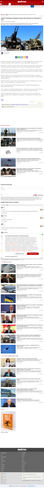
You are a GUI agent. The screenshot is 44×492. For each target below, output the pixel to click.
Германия (11, 6)
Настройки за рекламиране (16, 249)
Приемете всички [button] (33, 253)
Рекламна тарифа (4, 479)
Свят (10, 4)
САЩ (1, 6)
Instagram (17, 104)
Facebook (13, 104)
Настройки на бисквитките (16, 250)
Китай (39, 6)
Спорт (38, 4)
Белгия (36, 6)
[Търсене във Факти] (42, 1)
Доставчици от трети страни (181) (11, 244)
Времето (2, 468)
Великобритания (6, 6)
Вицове (2, 470)
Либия (7, 14)
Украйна (32, 6)
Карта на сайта (3, 476)
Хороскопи (24, 462)
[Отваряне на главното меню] (1, 1)
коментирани (11, 355)
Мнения (12, 4)
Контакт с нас (3, 481)
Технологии (32, 4)
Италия (15, 6)
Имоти (25, 4)
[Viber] (27, 57)
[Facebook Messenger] (21, 57)
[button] (11, 256)
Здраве (23, 466)
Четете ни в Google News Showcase (31, 474)
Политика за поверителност (27, 250)
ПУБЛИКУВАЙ (40, 195)
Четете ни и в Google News (9, 106)
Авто (28, 4)
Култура (23, 464)
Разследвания (17, 4)
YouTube (21, 104)
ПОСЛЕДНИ (3, 205)
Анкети (23, 468)
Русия (18, 6)
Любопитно (3, 464)
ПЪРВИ (7, 205)
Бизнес (22, 4)
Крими (35, 4)
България (6, 4)
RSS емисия (4, 473)
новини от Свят (7, 261)
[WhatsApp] (19, 57)
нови (17, 355)
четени (6, 355)
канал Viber (25, 104)
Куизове (23, 470)
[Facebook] (16, 57)
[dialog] (22, 246)
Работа (2, 478)
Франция (21, 6)
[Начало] (22, 2)
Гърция (28, 6)
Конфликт (3, 466)
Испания (25, 6)
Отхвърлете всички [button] (19, 253)
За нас (2, 475)
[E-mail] (24, 57)
